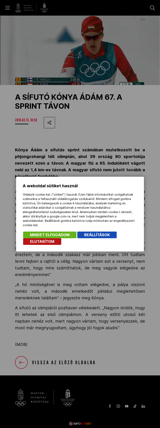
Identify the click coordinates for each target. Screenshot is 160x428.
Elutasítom (42, 241)
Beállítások (97, 235)
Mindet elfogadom (50, 235)
